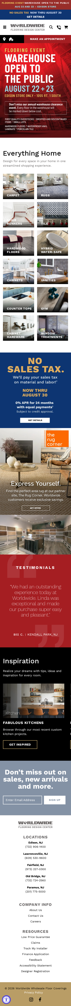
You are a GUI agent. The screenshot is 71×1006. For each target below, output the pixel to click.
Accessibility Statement (36, 965)
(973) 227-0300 (35, 869)
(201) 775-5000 (35, 891)
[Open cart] (66, 27)
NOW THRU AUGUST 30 (46, 12)
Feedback (35, 959)
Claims (35, 942)
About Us (35, 910)
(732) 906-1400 (35, 846)
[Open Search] (51, 27)
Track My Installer (35, 948)
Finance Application (35, 954)
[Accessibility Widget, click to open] (6, 999)
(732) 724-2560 (35, 880)
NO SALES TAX (19, 12)
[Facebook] (40, 1000)
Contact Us (35, 915)
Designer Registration (35, 971)
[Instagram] (31, 1000)
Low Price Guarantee (35, 937)
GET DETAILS (35, 16)
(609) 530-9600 (35, 857)
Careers (35, 921)
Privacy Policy (33, 992)
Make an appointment (47, 39)
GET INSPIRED (20, 744)
